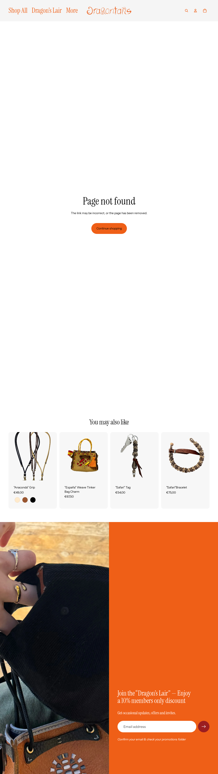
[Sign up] (203, 726)
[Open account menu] (195, 10)
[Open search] (186, 10)
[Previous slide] (12, 456)
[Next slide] (53, 456)
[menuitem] (72, 10)
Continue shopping (109, 228)
